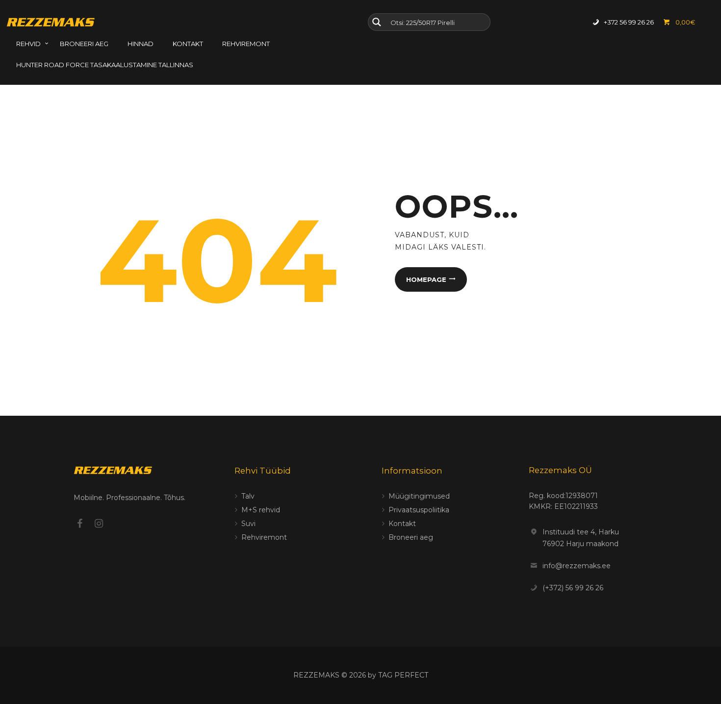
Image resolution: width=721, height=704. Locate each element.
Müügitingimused (419, 496)
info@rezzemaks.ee (576, 565)
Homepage (426, 279)
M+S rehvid (260, 509)
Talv (248, 496)
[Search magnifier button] (376, 22)
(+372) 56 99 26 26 (572, 587)
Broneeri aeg (410, 537)
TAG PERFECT (403, 675)
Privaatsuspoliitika (418, 509)
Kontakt (402, 523)
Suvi (248, 523)
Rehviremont (264, 537)
